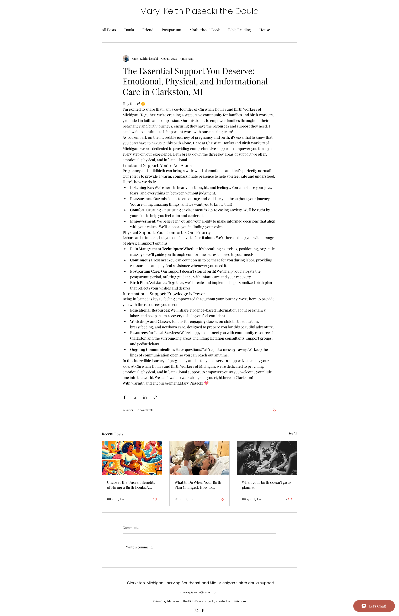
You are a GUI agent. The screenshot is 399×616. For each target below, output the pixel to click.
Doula (129, 29)
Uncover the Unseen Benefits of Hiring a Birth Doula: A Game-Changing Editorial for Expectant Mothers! (131, 485)
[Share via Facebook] (125, 397)
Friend (147, 29)
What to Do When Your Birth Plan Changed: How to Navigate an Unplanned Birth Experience (199, 485)
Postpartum (171, 29)
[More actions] (273, 58)
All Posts (109, 29)
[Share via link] (155, 397)
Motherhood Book (205, 29)
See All (292, 433)
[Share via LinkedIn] (145, 397)
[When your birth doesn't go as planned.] (267, 458)
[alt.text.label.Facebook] (203, 611)
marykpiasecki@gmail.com (199, 592)
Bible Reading (239, 29)
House (264, 29)
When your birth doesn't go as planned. (266, 485)
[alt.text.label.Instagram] (196, 611)
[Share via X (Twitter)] (135, 397)
